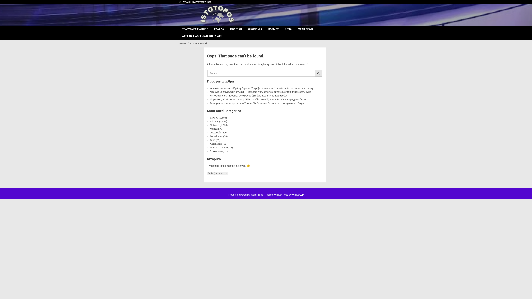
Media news (305, 29)
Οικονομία (255, 29)
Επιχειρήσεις (217, 151)
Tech (212, 140)
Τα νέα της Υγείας (219, 147)
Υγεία (288, 29)
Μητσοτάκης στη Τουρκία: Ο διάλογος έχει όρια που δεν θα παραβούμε (248, 95)
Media (213, 128)
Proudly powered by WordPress (246, 194)
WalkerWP (298, 194)
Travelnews (216, 136)
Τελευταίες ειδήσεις (195, 29)
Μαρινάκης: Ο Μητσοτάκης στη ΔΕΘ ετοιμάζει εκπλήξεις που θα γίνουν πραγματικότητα (258, 99)
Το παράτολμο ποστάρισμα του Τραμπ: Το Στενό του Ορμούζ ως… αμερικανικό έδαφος (257, 103)
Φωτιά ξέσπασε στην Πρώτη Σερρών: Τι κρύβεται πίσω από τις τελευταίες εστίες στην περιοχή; (261, 88)
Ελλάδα (219, 29)
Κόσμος (273, 29)
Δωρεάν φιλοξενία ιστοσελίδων (202, 36)
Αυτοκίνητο (216, 143)
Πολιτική (236, 29)
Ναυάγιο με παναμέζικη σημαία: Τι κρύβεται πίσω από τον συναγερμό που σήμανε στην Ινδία (260, 92)
